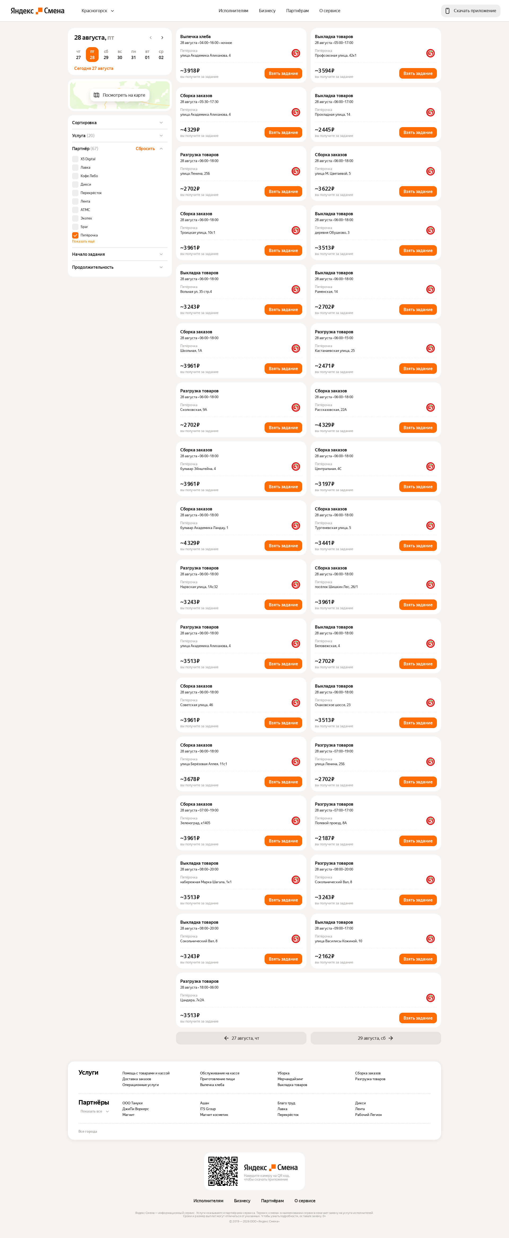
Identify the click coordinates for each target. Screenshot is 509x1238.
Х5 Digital (88, 159)
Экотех (86, 218)
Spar (84, 227)
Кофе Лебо (89, 176)
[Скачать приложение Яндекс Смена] (223, 1171)
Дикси (86, 184)
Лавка (85, 167)
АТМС (85, 210)
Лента (85, 201)
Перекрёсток (91, 193)
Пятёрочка (89, 235)
